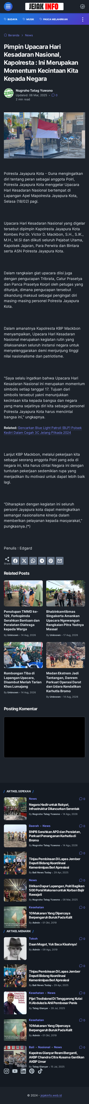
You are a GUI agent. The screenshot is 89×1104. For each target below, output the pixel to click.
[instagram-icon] (6, 1071)
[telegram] (42, 561)
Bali (31, 1047)
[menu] (8, 6)
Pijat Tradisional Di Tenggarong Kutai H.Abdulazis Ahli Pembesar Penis (55, 1000)
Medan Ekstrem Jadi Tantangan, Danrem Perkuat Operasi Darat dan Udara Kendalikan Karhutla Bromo (63, 682)
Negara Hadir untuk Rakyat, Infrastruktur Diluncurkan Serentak (54, 807)
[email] (60, 561)
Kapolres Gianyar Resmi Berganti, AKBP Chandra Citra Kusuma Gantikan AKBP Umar (56, 1057)
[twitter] (24, 561)
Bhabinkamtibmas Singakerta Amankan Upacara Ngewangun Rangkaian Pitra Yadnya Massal (65, 620)
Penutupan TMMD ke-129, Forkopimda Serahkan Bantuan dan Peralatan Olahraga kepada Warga (22, 620)
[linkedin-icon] (23, 1071)
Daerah (34, 826)
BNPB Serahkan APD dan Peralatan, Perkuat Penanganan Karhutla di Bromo (55, 836)
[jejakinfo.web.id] (44, 6)
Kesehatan (36, 907)
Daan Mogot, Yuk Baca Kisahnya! (53, 944)
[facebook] (15, 561)
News (33, 798)
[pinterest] (51, 561)
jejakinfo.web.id (51, 1095)
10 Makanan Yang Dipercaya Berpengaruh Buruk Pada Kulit (50, 915)
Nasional (44, 1047)
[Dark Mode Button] (82, 6)
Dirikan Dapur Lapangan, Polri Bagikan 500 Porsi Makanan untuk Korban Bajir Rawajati (56, 890)
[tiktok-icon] (40, 1071)
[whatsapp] (33, 561)
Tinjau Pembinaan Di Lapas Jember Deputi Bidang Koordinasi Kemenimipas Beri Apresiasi (54, 863)
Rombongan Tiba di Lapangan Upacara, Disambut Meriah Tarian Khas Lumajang (22, 680)
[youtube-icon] (14, 1071)
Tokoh (33, 938)
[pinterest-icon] (31, 1071)
